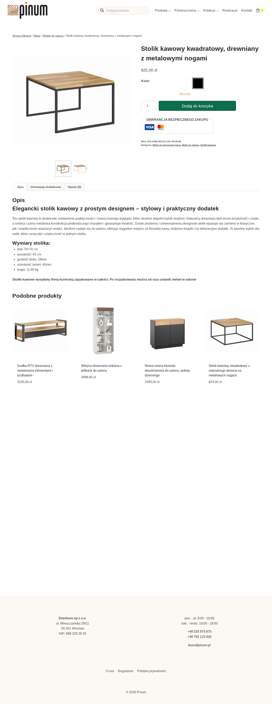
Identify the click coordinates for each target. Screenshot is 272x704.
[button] (63, 169)
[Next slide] (86, 169)
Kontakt (246, 10)
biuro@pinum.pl (199, 645)
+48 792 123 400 (199, 636)
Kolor (145, 81)
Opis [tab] (20, 187)
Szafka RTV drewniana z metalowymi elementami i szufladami (35, 370)
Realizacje (230, 10)
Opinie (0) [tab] (74, 187)
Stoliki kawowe (208, 145)
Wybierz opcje (92, 389)
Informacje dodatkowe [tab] (46, 187)
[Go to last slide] (57, 169)
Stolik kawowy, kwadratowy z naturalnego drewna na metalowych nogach (229, 370)
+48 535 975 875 (199, 631)
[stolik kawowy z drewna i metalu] (71, 100)
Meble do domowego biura (167, 145)
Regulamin (125, 671)
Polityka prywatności (151, 671)
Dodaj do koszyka (197, 106)
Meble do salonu (190, 145)
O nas (110, 671)
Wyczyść (185, 93)
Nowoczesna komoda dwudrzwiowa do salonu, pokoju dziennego (167, 370)
